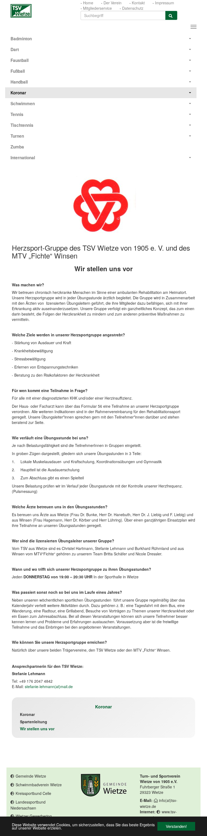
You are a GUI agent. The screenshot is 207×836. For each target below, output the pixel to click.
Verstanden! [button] (176, 826)
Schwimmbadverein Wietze (39, 784)
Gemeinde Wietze (31, 776)
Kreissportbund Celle (33, 793)
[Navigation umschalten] (193, 26)
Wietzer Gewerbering (34, 816)
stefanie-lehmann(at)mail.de (49, 686)
